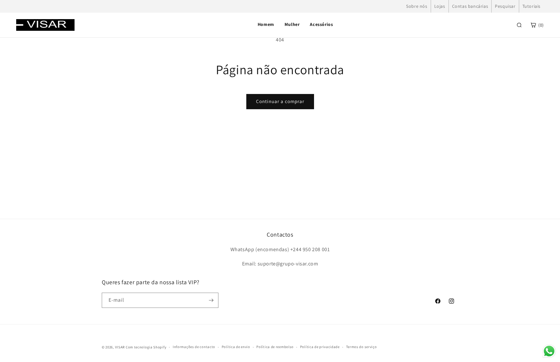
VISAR (120, 347)
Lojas (439, 6)
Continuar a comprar (280, 101)
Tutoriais (531, 6)
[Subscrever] (211, 300)
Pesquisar (505, 6)
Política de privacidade (320, 346)
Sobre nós (416, 6)
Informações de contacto (194, 346)
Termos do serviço (361, 346)
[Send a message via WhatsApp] (549, 351)
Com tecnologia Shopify (146, 347)
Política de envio (236, 346)
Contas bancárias (470, 6)
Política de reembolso (275, 346)
